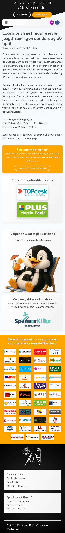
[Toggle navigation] (6, 22)
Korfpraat (22, 15)
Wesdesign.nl (13, 528)
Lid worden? (42, 15)
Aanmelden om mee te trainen (32, 168)
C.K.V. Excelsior (32, 7)
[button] (52, 22)
